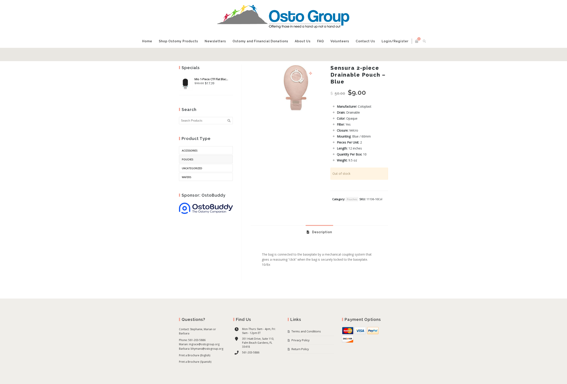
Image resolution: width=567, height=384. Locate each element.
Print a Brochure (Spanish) (195, 375)
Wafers (186, 190)
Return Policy (300, 362)
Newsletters (232, 54)
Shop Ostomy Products (207, 57)
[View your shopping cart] (376, 41)
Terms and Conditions (306, 345)
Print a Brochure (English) (194, 368)
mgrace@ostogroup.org (204, 357)
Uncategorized (192, 181)
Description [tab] (321, 245)
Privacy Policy (300, 353)
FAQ (302, 54)
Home (187, 54)
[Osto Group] (283, 17)
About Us (287, 57)
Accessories (189, 163)
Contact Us (344, 57)
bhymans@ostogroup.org (207, 362)
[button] (310, 86)
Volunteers (321, 54)
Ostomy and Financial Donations (262, 57)
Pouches (352, 212)
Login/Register (371, 54)
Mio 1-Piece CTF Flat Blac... (211, 92)
